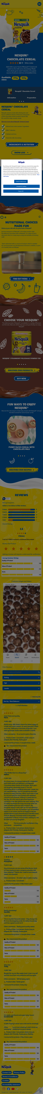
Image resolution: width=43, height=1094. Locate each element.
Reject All (21, 191)
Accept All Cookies (21, 186)
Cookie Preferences (21, 181)
